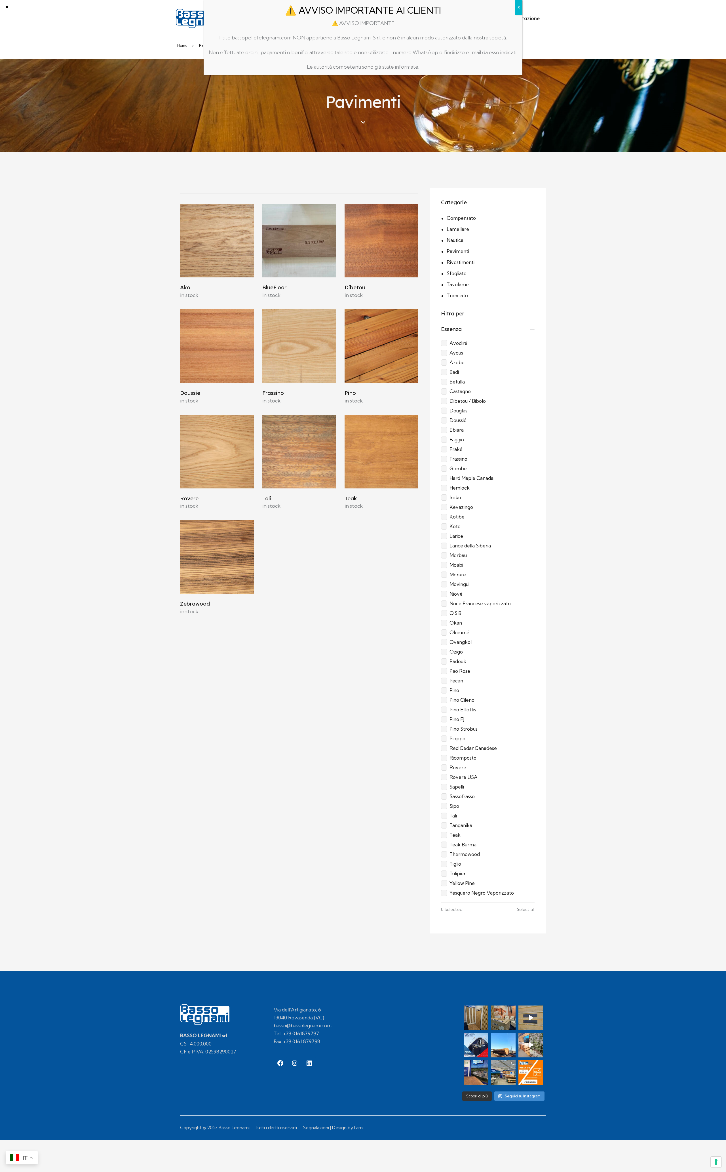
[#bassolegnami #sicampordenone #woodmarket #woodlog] (530, 1045)
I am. (359, 1127)
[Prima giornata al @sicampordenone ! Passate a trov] (503, 1072)
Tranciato (457, 295)
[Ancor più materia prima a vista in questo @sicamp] (476, 1072)
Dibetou (355, 287)
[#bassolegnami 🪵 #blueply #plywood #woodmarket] (530, 1018)
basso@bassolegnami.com (303, 1025)
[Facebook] (280, 1063)
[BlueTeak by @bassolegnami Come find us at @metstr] (476, 1018)
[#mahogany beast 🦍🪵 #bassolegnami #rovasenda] (503, 1045)
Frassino (273, 392)
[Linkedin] (309, 1063)
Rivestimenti (460, 262)
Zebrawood (195, 603)
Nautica (455, 240)
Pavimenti (458, 251)
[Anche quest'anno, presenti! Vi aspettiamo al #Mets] (476, 1045)
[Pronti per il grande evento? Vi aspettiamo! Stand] (530, 1072)
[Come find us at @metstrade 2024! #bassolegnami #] (503, 1018)
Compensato (461, 218)
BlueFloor (274, 287)
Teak (351, 498)
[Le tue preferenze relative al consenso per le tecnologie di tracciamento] (716, 1162)
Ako (185, 287)
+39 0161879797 (301, 1033)
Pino (350, 392)
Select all (526, 909)
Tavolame (458, 284)
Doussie (190, 392)
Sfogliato (457, 273)
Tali (266, 498)
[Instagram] (294, 1063)
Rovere (189, 498)
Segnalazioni (316, 1127)
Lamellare (458, 229)
